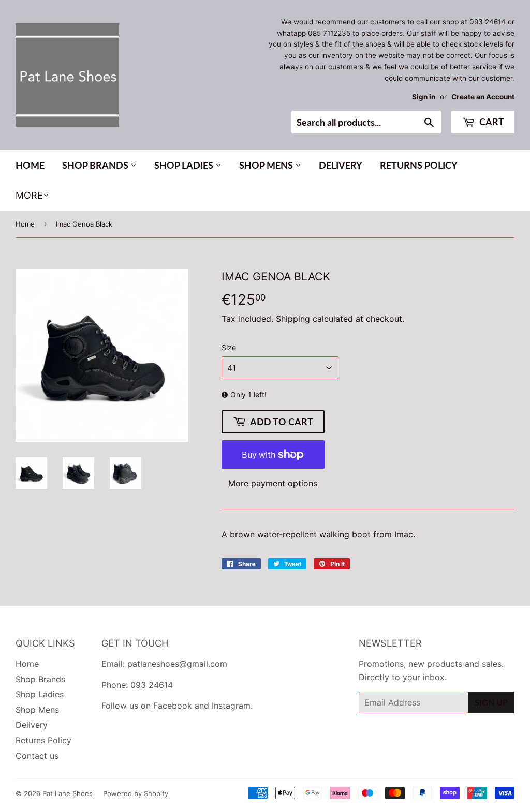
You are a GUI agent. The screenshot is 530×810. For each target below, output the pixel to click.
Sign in (423, 97)
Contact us (37, 756)
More (29, 195)
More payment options (272, 483)
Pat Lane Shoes (67, 793)
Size (229, 347)
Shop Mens (267, 165)
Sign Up (491, 702)
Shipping (293, 318)
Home (30, 165)
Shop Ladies (184, 165)
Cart (490, 121)
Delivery (340, 165)
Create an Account (482, 97)
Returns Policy (419, 165)
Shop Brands (96, 165)
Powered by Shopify (135, 793)
